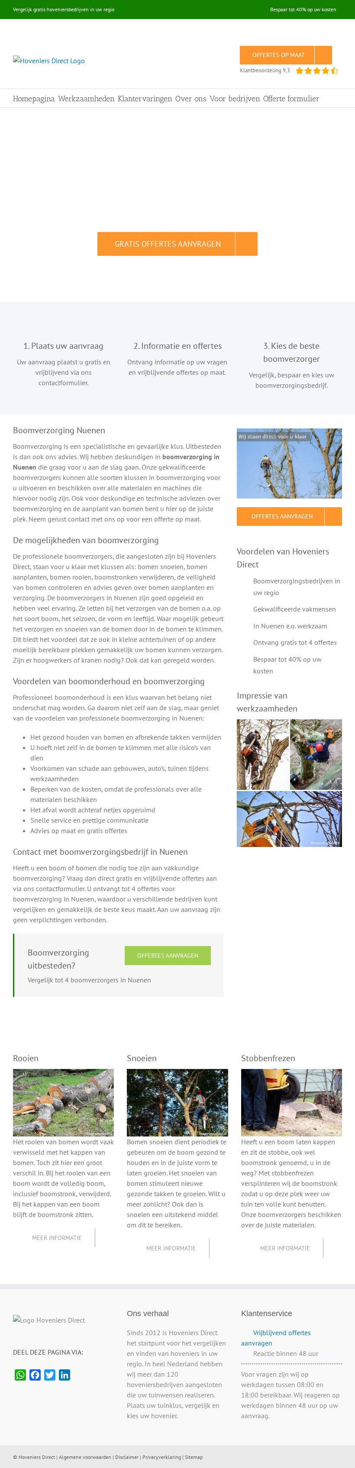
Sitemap (194, 1457)
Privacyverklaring (161, 1457)
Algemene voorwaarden (85, 1457)
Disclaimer (127, 1457)
